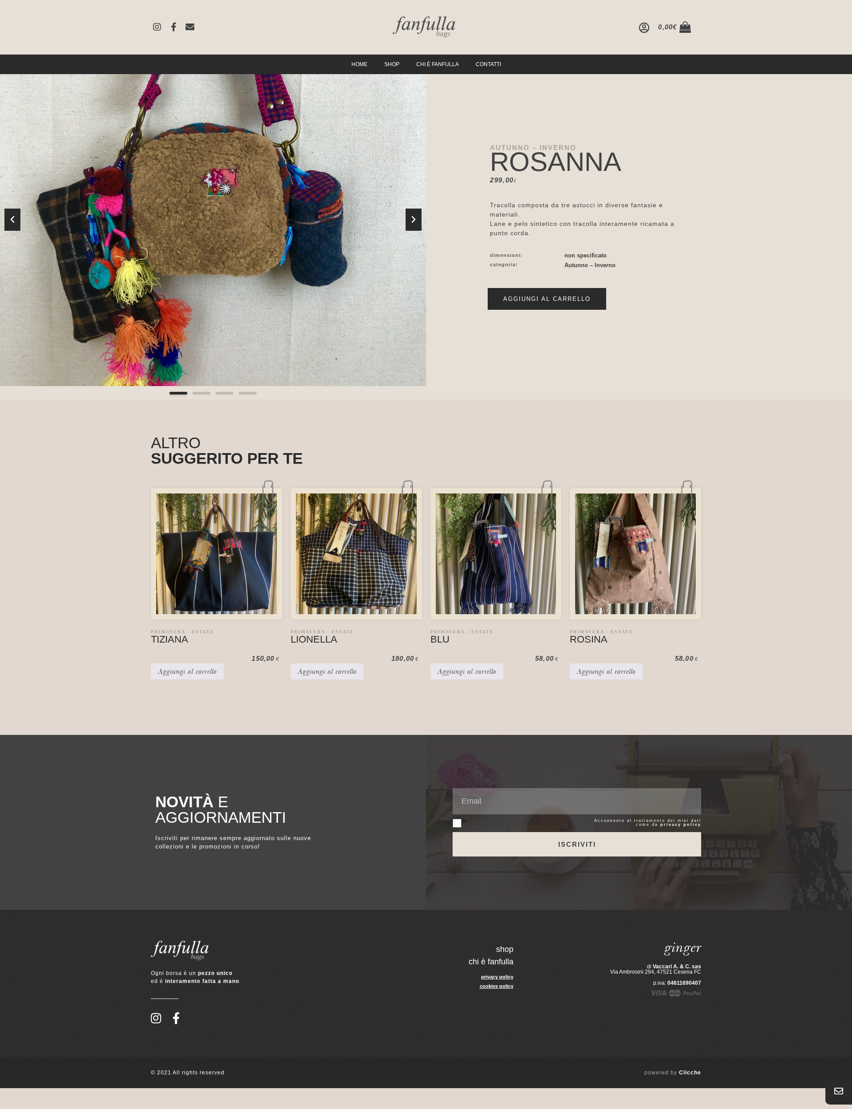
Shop (391, 64)
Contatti (488, 64)
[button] (12, 220)
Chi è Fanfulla (437, 64)
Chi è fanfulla (491, 961)
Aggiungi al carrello (547, 299)
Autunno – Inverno (533, 147)
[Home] (424, 27)
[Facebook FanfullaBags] (173, 27)
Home (359, 64)
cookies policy (496, 986)
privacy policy (680, 824)
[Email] (838, 1091)
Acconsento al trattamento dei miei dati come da (647, 823)
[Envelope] (190, 27)
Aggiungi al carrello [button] (187, 671)
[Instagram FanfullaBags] (157, 27)
